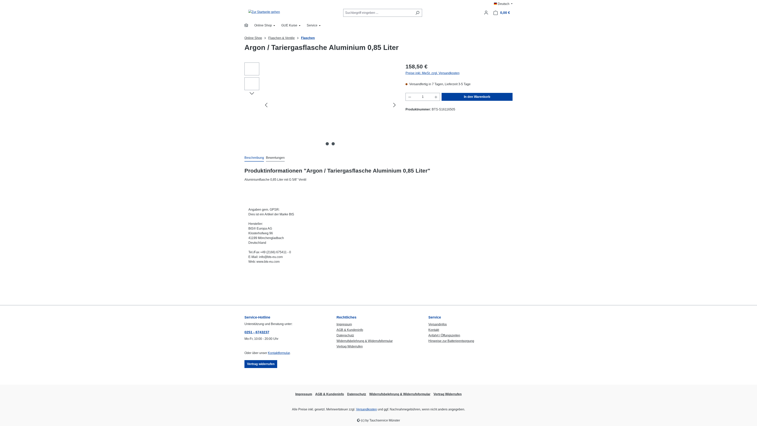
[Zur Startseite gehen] (264, 11)
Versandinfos (437, 324)
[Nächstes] (394, 105)
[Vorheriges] (266, 105)
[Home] (248, 25)
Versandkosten (366, 409)
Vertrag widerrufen (261, 364)
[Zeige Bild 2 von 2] (333, 143)
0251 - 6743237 (256, 332)
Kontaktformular (279, 353)
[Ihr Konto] (486, 13)
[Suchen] (417, 13)
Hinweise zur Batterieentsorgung (451, 341)
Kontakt (433, 330)
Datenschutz (345, 335)
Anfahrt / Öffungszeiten (444, 335)
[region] (321, 105)
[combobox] (378, 13)
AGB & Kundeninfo (350, 330)
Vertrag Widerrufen (350, 346)
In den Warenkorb (477, 96)
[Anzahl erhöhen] (436, 97)
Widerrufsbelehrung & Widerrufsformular (365, 341)
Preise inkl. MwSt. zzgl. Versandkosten (433, 73)
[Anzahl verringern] (410, 97)
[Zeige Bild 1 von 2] (327, 143)
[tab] (254, 158)
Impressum (344, 324)
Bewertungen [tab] (275, 157)
